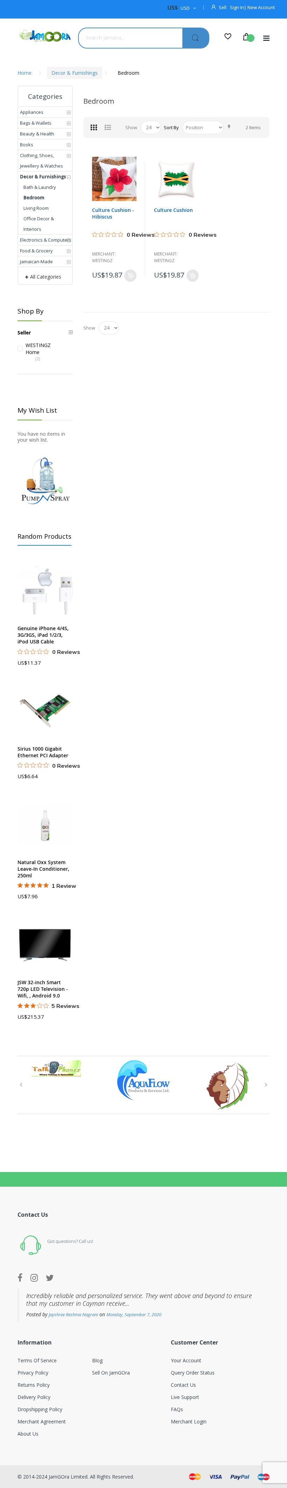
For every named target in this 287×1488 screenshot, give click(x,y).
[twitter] (49, 1278)
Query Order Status (193, 1372)
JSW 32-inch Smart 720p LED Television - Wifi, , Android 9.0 (43, 989)
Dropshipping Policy (40, 1409)
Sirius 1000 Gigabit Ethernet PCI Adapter (43, 752)
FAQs (177, 1409)
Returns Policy (34, 1385)
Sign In (237, 7)
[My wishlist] (228, 37)
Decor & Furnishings (74, 72)
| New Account (259, 7)
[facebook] (22, 1278)
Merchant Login (188, 1421)
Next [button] (266, 1084)
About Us (28, 1433)
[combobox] (130, 37)
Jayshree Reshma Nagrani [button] (73, 1314)
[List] (108, 127)
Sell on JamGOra (111, 1372)
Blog (97, 1360)
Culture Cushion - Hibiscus (113, 213)
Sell (222, 7)
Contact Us (183, 1385)
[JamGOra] (45, 36)
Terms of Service (37, 1360)
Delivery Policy (34, 1397)
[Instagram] (34, 1278)
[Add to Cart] (130, 276)
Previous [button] (21, 1084)
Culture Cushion (173, 210)
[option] (56, 1068)
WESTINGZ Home (33, 349)
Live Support (185, 1397)
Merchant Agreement (42, 1421)
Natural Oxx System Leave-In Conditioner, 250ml (43, 869)
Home (24, 72)
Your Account (186, 1360)
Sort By (171, 127)
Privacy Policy (33, 1372)
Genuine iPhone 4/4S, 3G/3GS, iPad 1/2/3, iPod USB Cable (43, 635)
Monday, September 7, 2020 (133, 1314)
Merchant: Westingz (103, 257)
